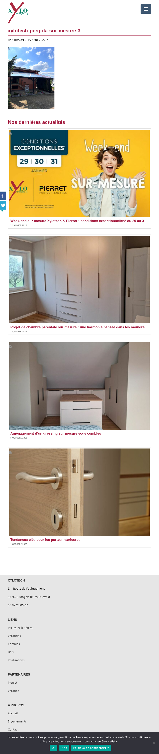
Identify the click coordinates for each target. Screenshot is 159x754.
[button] (146, 9)
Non (64, 747)
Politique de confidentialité (91, 747)
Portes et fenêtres (20, 628)
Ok (53, 747)
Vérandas (14, 636)
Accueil (13, 713)
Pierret (12, 682)
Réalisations (16, 660)
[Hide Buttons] (2, 210)
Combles (14, 644)
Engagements (17, 721)
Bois (11, 652)
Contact (13, 729)
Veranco (13, 691)
